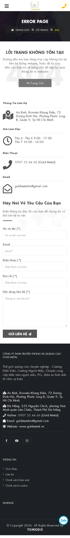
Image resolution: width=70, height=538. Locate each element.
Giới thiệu (11, 468)
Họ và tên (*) (11, 228)
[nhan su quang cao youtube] (17, 440)
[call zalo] (63, 520)
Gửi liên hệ (18, 333)
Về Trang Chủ (35, 82)
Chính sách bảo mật (17, 479)
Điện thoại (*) (12, 260)
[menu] (7, 6)
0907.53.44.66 (26, 162)
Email (6, 244)
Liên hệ (10, 474)
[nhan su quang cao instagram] (27, 440)
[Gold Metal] (34, 5)
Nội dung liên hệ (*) (16, 291)
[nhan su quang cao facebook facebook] (6, 440)
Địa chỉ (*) (10, 276)
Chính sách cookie (16, 485)
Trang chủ (22, 29)
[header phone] (64, 6)
